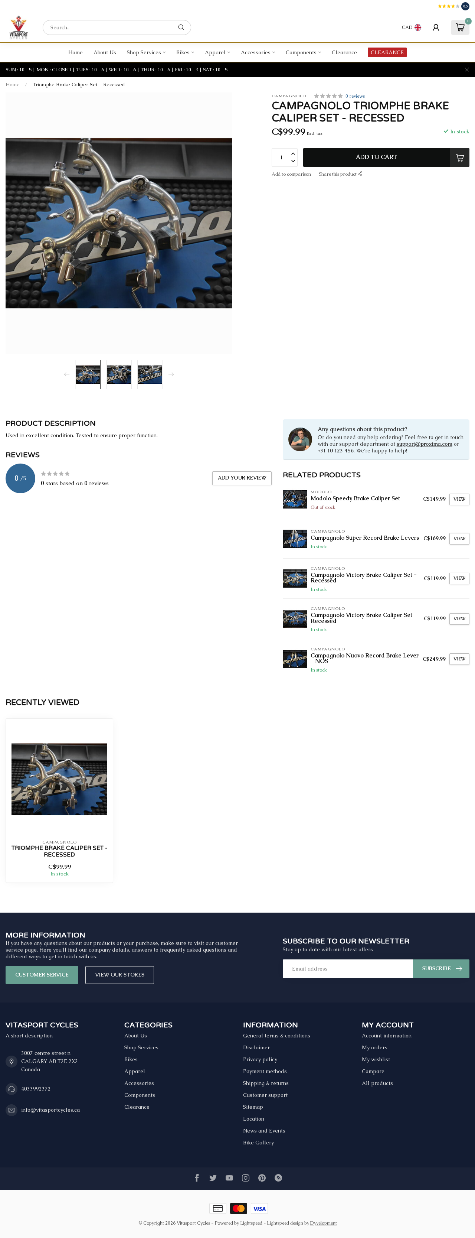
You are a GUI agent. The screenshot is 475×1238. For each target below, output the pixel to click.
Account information (387, 1035)
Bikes (183, 52)
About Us (105, 52)
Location (253, 1118)
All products (377, 1083)
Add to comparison (291, 173)
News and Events (264, 1130)
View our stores (119, 974)
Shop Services (144, 52)
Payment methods (265, 1071)
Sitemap (253, 1107)
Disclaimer (256, 1047)
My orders (374, 1047)
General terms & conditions (276, 1035)
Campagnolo (289, 96)
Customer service (42, 974)
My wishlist (376, 1059)
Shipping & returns (266, 1083)
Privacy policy (260, 1059)
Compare (373, 1071)
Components (301, 52)
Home (75, 52)
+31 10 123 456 (336, 450)
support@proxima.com (424, 444)
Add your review (242, 478)
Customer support (265, 1095)
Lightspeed (251, 1223)
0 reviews (355, 96)
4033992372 (36, 1088)
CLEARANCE (387, 52)
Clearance (344, 52)
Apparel (215, 52)
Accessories (256, 52)
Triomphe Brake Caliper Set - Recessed (79, 84)
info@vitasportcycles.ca (50, 1110)
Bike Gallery (258, 1142)
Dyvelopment (323, 1223)
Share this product (338, 173)
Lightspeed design (285, 1223)
